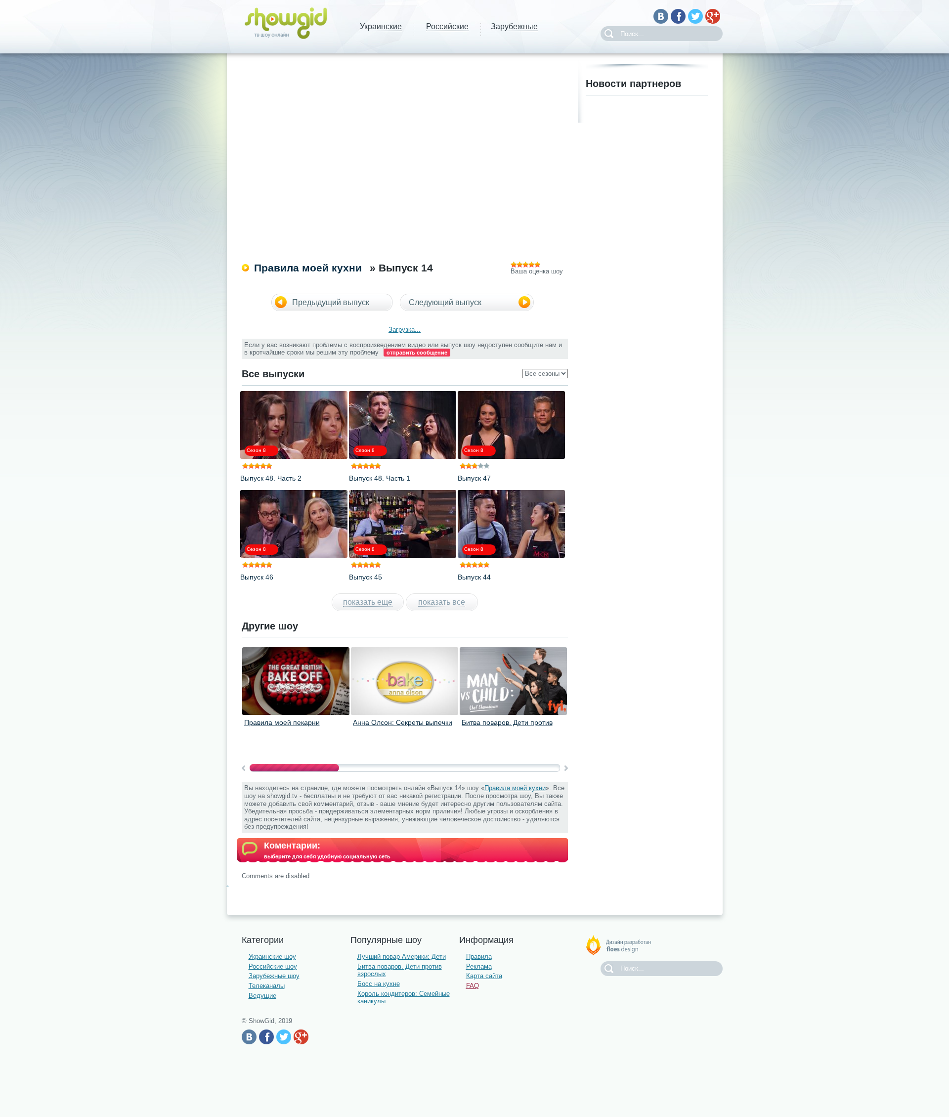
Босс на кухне (378, 983)
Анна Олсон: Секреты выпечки (402, 722)
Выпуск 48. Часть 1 (379, 478)
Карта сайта (484, 976)
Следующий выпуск (445, 302)
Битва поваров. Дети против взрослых (507, 726)
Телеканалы (267, 985)
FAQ (472, 985)
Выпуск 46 (256, 577)
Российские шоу (273, 966)
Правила (479, 956)
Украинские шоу (272, 956)
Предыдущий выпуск (330, 302)
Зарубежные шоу (274, 976)
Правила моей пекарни (282, 722)
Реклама (479, 966)
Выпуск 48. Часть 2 (271, 478)
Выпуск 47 (474, 478)
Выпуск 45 (365, 577)
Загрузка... (404, 329)
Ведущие (262, 995)
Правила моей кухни (308, 267)
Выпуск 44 (474, 577)
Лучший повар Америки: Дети (401, 956)
